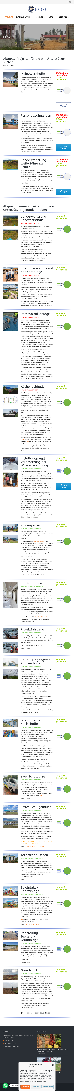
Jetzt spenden (64, 105)
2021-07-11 (45, 841)
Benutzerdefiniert (48, 1087)
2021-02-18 (31, 841)
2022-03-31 (35, 843)
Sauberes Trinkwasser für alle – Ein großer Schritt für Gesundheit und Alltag (52, 1050)
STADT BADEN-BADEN (31, 846)
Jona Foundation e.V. (39, 541)
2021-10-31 (28, 843)
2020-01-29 (24, 841)
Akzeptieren (25, 1087)
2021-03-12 (38, 841)
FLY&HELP (42, 846)
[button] (53, 1065)
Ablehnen (36, 1087)
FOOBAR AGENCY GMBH (32, 925)
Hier (28, 441)
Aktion (22, 439)
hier (22, 370)
